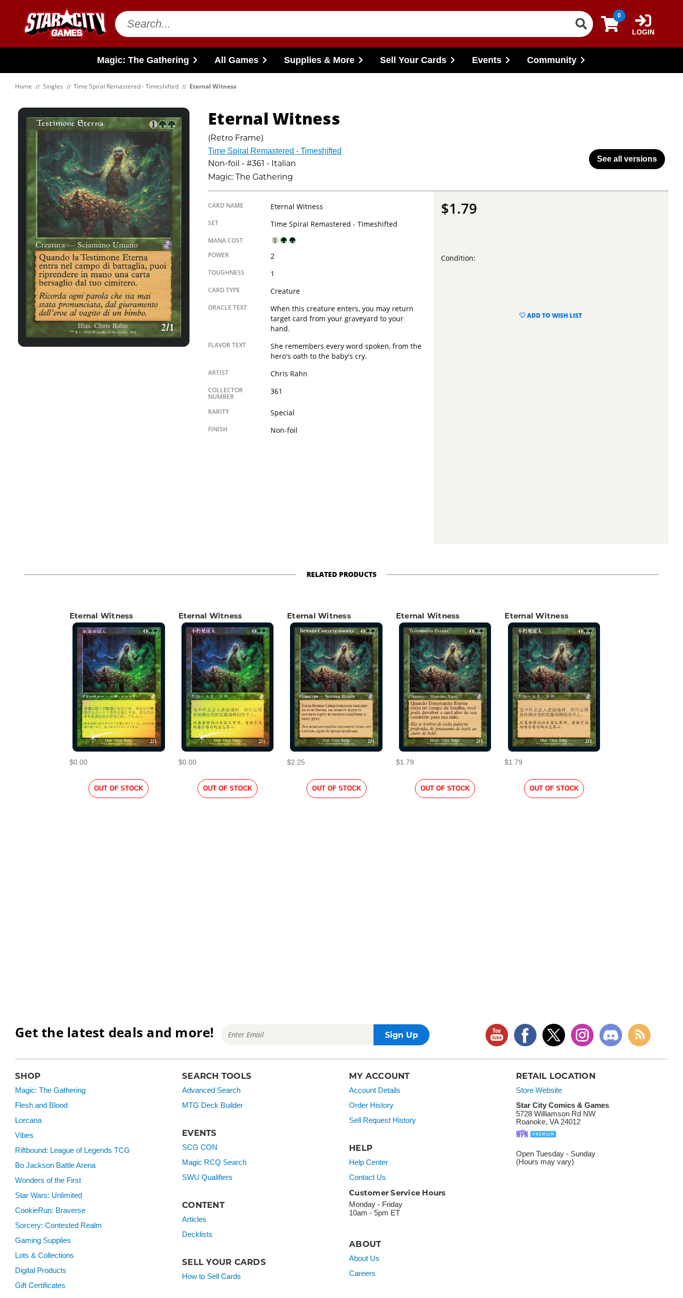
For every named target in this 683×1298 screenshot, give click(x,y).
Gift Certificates (40, 1285)
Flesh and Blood (41, 1105)
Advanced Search (211, 1090)
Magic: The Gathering (50, 1090)
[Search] (581, 24)
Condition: (458, 258)
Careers (362, 1273)
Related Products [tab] (341, 574)
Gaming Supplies (43, 1240)
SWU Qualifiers (207, 1177)
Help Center (368, 1162)
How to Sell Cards (211, 1276)
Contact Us (367, 1177)
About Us (364, 1258)
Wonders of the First (48, 1180)
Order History (371, 1105)
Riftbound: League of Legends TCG (72, 1150)
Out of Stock (118, 788)
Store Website (539, 1090)
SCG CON (200, 1147)
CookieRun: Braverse (50, 1210)
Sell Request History (382, 1120)
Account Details (374, 1090)
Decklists (197, 1234)
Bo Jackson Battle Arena (55, 1165)
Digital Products (40, 1270)
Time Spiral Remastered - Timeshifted (275, 151)
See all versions (627, 159)
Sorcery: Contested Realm (58, 1225)
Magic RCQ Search (214, 1162)
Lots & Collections (44, 1255)
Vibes (24, 1135)
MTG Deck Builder (212, 1105)
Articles (194, 1219)
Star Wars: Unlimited (48, 1195)
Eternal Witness (102, 615)
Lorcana (28, 1120)
